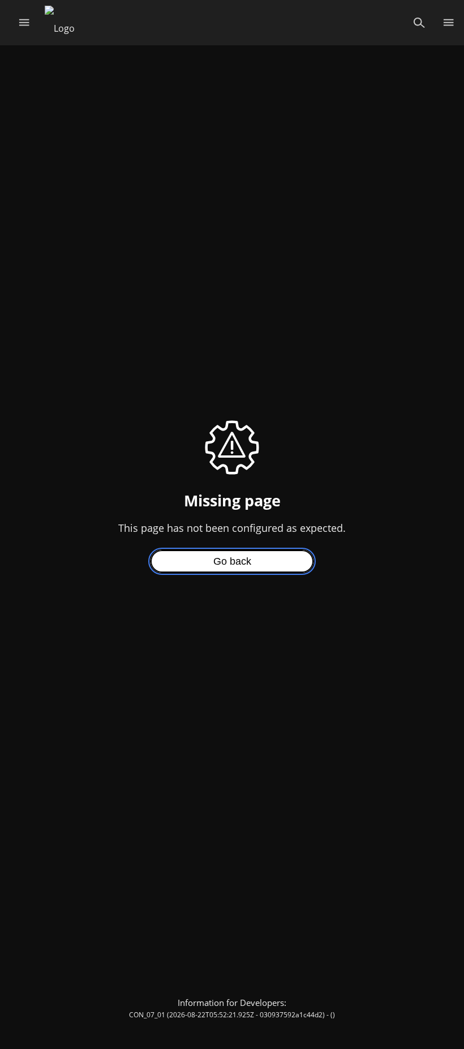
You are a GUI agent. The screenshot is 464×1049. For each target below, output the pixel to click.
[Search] (419, 22)
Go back (232, 561)
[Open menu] (24, 22)
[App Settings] (448, 22)
